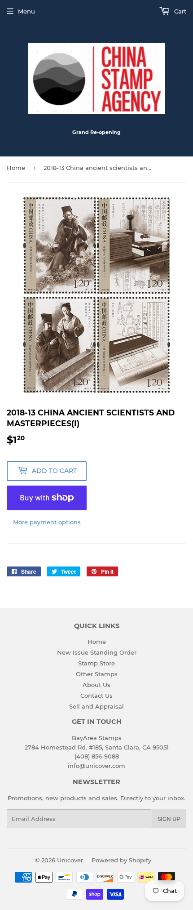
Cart (179, 11)
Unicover (70, 860)
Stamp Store (96, 663)
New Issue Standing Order (96, 652)
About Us (96, 684)
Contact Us (96, 695)
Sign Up (169, 819)
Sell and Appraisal (96, 706)
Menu (26, 11)
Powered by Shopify (121, 860)
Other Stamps (97, 674)
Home (16, 167)
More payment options (47, 522)
